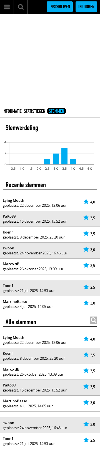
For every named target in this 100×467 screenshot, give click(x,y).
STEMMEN (56, 111)
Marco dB (11, 263)
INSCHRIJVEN (59, 7)
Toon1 (8, 285)
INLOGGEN (86, 7)
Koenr (8, 232)
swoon (8, 247)
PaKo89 (9, 216)
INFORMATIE (12, 111)
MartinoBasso (15, 301)
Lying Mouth (13, 200)
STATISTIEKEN (34, 111)
